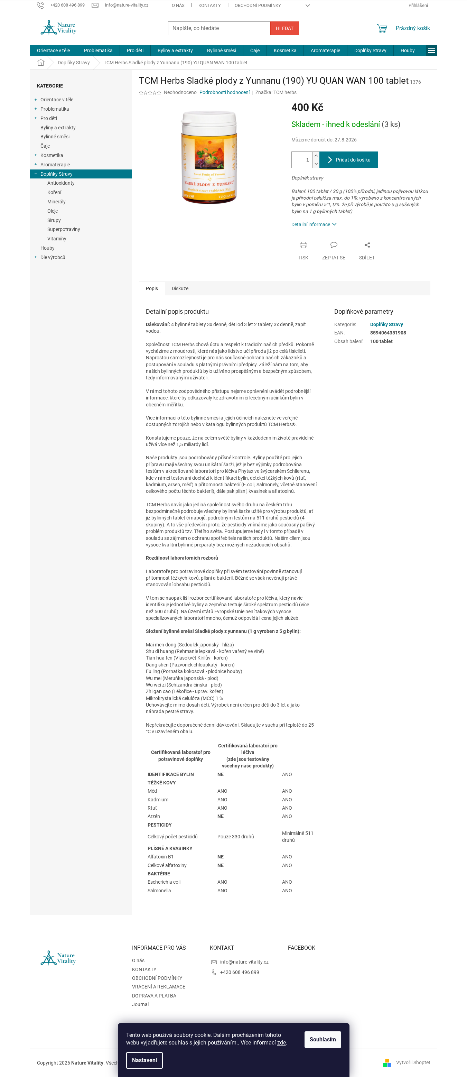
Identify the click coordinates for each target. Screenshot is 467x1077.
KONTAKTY (209, 5)
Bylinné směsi (54, 136)
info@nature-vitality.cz (244, 962)
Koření (54, 192)
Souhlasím (323, 1039)
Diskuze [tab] (180, 288)
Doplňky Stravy (56, 174)
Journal (140, 1004)
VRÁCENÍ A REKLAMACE (158, 986)
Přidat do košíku (353, 160)
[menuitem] (53, 50)
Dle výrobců (52, 257)
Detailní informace (310, 224)
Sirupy (54, 220)
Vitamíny (56, 238)
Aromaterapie (55, 164)
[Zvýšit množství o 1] (315, 156)
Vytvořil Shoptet (413, 1062)
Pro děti (48, 118)
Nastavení (144, 1060)
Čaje (45, 146)
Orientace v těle (56, 99)
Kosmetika (51, 155)
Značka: (276, 92)
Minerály (56, 201)
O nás (178, 5)
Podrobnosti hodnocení (224, 92)
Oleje (52, 211)
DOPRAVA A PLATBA (154, 995)
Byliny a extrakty (58, 127)
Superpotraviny (63, 229)
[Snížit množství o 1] (315, 164)
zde (281, 1042)
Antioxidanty (61, 183)
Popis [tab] (152, 288)
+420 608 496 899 (239, 972)
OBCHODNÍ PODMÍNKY (258, 5)
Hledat (284, 28)
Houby (47, 248)
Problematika (54, 109)
